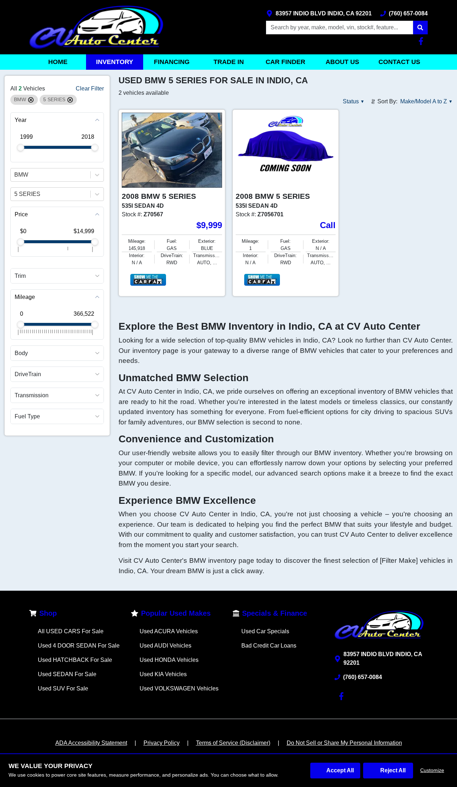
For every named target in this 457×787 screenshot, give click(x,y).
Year (20, 120)
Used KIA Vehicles (163, 674)
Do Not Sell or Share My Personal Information (344, 743)
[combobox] (15, 175)
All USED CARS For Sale (71, 631)
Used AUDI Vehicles (165, 646)
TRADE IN (229, 61)
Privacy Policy (162, 743)
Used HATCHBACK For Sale (75, 660)
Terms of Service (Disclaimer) (233, 743)
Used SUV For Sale (63, 688)
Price (21, 214)
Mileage (25, 297)
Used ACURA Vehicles (169, 631)
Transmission (32, 395)
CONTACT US (399, 61)
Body (21, 353)
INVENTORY (114, 61)
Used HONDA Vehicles (169, 660)
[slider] (20, 147)
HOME (57, 61)
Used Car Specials (265, 631)
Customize (432, 770)
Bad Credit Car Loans (268, 646)
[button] (420, 27)
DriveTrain (28, 374)
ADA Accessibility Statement (91, 743)
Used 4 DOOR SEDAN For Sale (79, 646)
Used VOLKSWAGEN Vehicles (179, 688)
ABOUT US (342, 61)
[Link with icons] (422, 41)
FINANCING (172, 61)
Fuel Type (27, 416)
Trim (20, 276)
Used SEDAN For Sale (67, 674)
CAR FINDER (285, 61)
